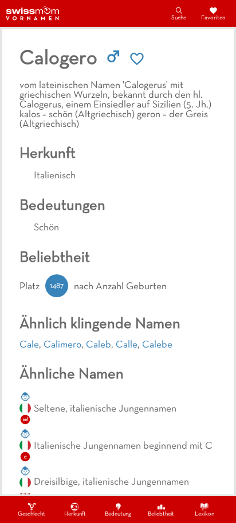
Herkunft (75, 514)
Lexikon (204, 514)
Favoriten (213, 18)
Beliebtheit (161, 514)
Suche (178, 18)
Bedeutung (118, 514)
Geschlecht (31, 514)
